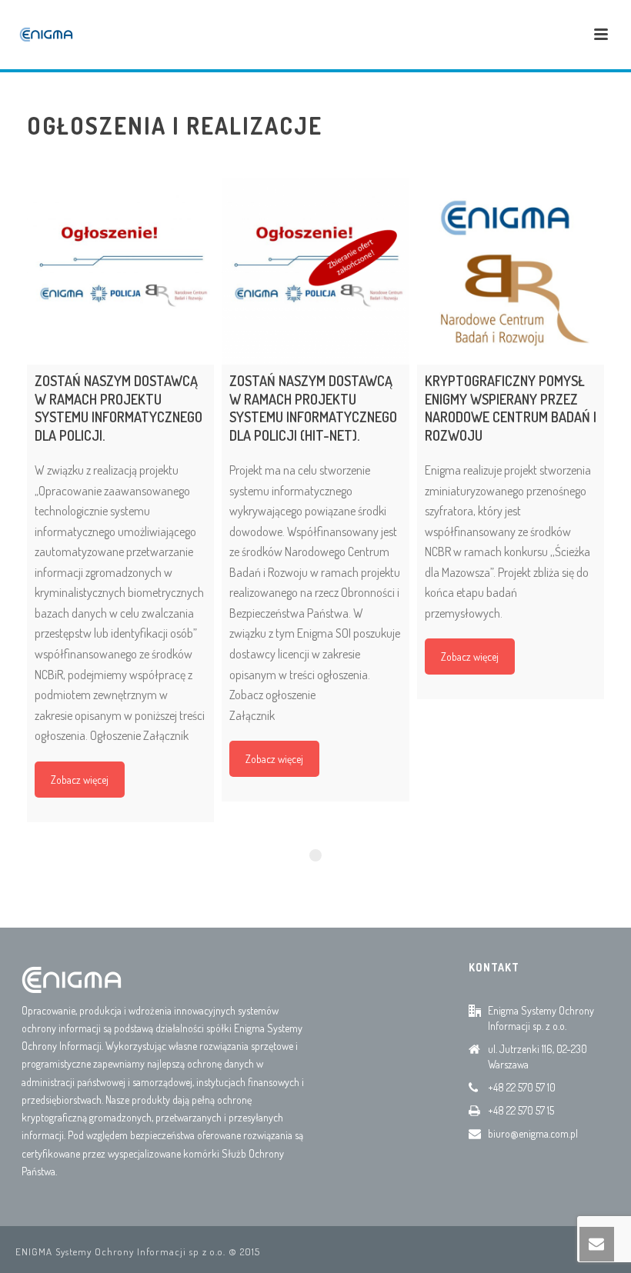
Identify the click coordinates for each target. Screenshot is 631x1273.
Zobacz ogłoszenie (272, 694)
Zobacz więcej (80, 779)
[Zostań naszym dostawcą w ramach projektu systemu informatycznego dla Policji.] (120, 271)
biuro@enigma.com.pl (533, 1133)
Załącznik (252, 715)
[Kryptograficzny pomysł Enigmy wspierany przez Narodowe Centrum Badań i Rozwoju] (510, 271)
